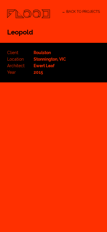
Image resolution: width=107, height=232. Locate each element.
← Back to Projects (81, 12)
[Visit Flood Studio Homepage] (28, 14)
